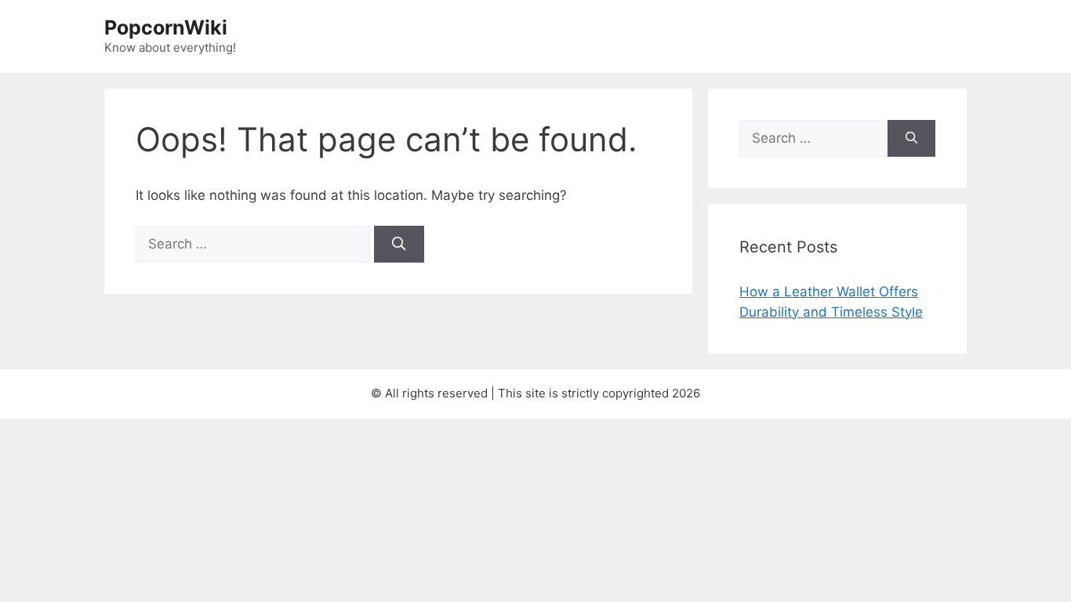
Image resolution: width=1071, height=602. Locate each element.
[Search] (399, 244)
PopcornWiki (165, 27)
